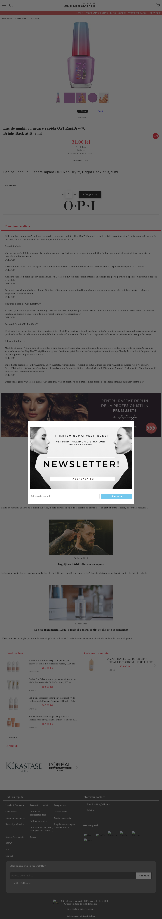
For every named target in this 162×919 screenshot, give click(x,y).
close (132, 419)
